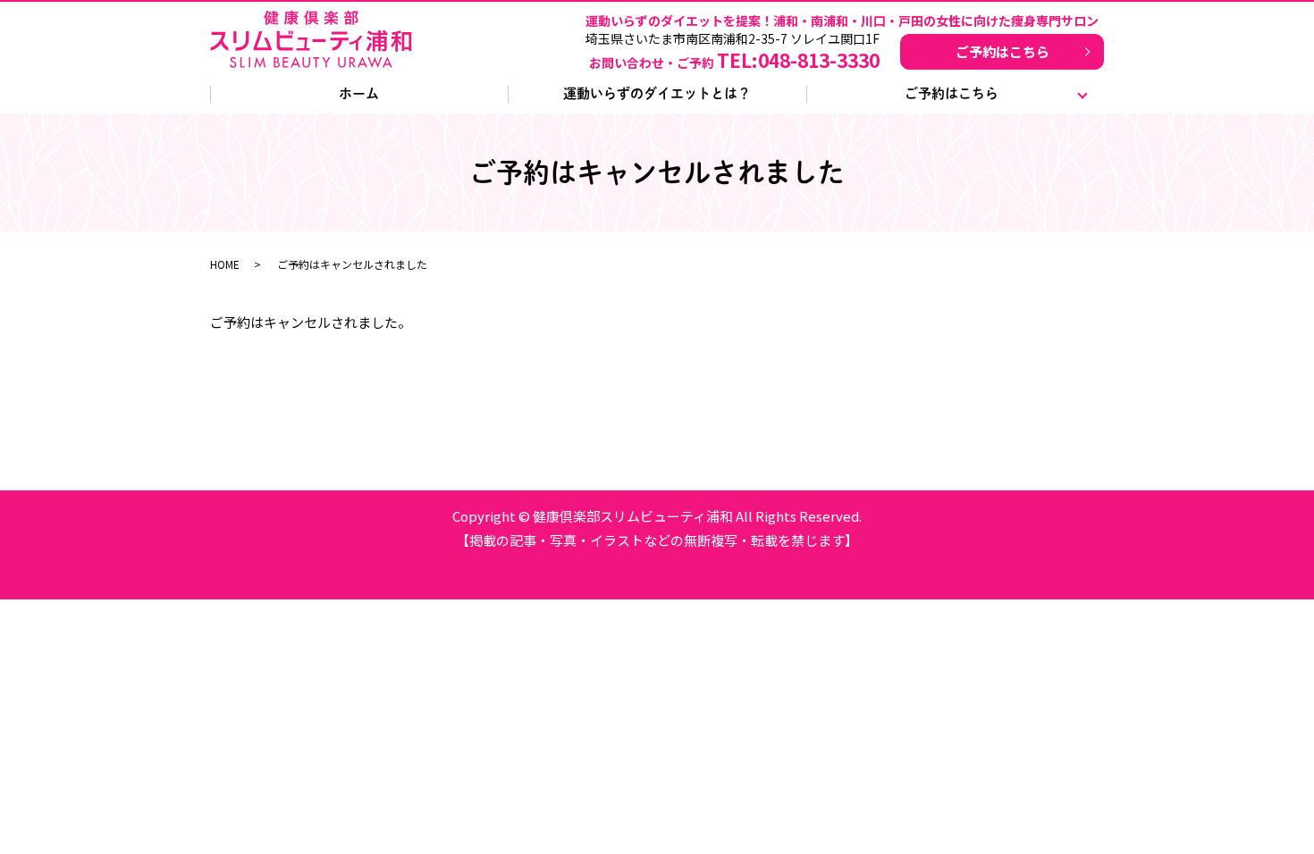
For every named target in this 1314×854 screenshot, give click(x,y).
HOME (225, 264)
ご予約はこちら (1002, 51)
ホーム (359, 93)
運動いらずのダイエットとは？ (657, 93)
